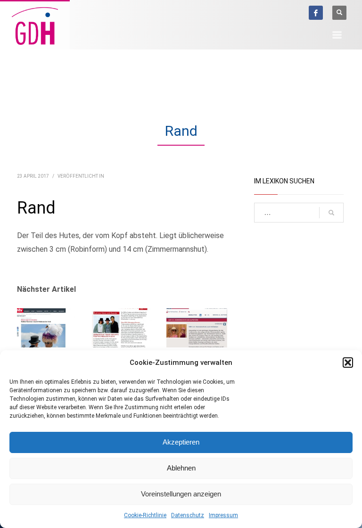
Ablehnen (181, 468)
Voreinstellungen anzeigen (181, 494)
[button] (348, 362)
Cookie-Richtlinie (145, 515)
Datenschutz (187, 515)
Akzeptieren (181, 442)
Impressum (223, 515)
